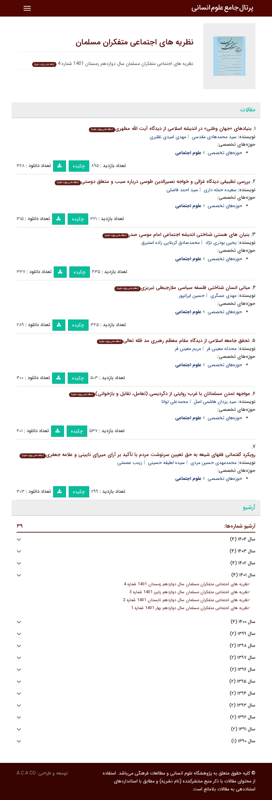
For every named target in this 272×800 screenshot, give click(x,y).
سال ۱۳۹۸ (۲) (242, 645)
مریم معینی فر (188, 348)
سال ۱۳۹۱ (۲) (243, 729)
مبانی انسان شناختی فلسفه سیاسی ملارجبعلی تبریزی (183, 288)
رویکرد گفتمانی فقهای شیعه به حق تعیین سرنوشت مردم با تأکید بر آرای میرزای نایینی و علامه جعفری (138, 455)
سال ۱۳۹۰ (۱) (243, 741)
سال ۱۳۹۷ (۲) (242, 657)
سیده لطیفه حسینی (166, 462)
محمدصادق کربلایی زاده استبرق (170, 242)
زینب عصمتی (129, 462)
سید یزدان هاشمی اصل (215, 401)
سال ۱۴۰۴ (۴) (242, 539)
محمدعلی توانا (175, 401)
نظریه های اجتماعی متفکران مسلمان (134, 42)
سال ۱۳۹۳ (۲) (242, 705)
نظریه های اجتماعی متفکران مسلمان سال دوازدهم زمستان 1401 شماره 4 (186, 584)
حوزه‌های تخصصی (225, 152)
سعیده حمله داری (220, 190)
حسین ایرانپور (192, 295)
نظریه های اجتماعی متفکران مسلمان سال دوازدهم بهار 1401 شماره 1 (190, 608)
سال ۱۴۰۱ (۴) (243, 575)
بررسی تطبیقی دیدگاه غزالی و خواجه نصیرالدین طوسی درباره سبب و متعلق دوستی (153, 182)
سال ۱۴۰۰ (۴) (243, 621)
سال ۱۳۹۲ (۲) (242, 717)
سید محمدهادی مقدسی (214, 137)
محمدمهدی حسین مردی (213, 462)
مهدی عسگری (223, 295)
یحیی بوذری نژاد (221, 242)
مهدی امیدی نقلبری (168, 137)
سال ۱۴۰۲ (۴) (242, 563)
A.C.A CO (26, 773)
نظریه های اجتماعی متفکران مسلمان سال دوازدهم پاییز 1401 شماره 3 (189, 592)
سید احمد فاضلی (182, 190)
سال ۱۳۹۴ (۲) (242, 693)
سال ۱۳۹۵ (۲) (242, 681)
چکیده (79, 166)
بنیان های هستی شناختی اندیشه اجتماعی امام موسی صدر (177, 235)
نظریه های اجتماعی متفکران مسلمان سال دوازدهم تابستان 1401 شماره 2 (186, 600)
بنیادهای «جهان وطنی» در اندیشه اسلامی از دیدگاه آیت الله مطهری (171, 129)
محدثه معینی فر (222, 348)
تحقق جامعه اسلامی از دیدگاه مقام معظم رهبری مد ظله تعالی (174, 341)
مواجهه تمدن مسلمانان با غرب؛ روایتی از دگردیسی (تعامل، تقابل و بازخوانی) (160, 394)
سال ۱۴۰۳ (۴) (242, 551)
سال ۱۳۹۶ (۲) (242, 669)
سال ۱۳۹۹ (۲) (242, 633)
